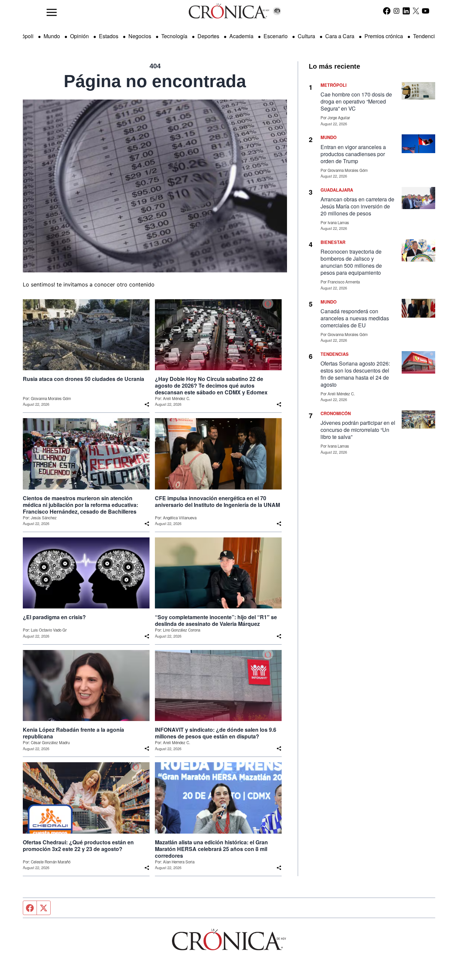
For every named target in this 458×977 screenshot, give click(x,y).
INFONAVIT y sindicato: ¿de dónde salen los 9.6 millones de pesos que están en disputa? (215, 733)
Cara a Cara (339, 36)
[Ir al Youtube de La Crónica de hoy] (425, 10)
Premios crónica (383, 36)
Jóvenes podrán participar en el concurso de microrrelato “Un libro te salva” (358, 430)
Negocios (139, 36)
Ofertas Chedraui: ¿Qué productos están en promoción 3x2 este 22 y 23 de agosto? (78, 845)
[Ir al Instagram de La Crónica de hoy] (396, 10)
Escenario (276, 36)
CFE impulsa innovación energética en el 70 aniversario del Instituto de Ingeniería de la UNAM (217, 501)
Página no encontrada (155, 81)
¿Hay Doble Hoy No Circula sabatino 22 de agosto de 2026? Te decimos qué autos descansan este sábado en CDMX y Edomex (211, 386)
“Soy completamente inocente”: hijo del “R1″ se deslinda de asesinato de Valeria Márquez (216, 620)
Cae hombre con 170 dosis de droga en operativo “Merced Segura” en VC (356, 101)
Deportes (208, 36)
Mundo (52, 36)
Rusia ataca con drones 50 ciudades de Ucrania (83, 379)
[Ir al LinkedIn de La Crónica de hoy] (406, 10)
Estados (108, 36)
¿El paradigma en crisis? (54, 617)
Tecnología (174, 36)
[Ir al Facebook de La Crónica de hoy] (387, 10)
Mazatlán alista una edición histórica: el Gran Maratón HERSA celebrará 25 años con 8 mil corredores (211, 849)
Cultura (306, 36)
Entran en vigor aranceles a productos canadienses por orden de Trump (353, 154)
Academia (241, 36)
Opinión (79, 36)
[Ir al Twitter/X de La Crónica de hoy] (416, 10)
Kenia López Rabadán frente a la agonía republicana (73, 733)
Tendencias (427, 36)
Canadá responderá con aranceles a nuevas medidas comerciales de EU (355, 318)
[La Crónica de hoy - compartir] (147, 404)
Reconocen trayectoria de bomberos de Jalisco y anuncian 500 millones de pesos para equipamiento (351, 262)
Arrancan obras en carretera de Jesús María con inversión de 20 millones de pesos (357, 206)
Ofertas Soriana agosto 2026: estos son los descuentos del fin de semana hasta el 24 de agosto (355, 374)
